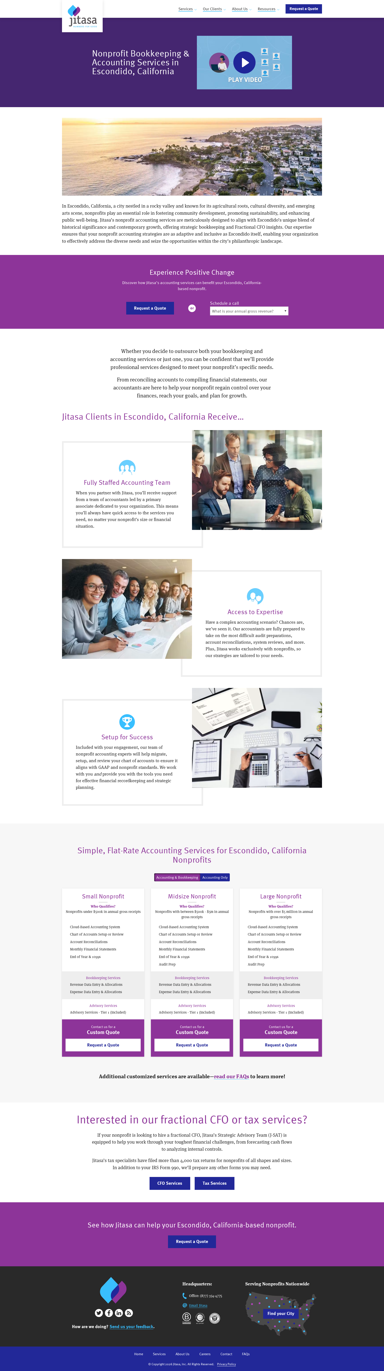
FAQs (246, 1354)
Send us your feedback (131, 1326)
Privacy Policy (226, 1364)
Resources (267, 8)
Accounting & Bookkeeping (177, 877)
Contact (226, 1354)
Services (185, 8)
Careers (205, 1354)
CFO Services (169, 1183)
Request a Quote (304, 8)
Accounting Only (215, 877)
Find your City (281, 1313)
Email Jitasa (198, 1305)
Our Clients (212, 8)
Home (138, 1354)
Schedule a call (224, 303)
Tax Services (215, 1183)
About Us (240, 8)
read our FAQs (231, 1076)
